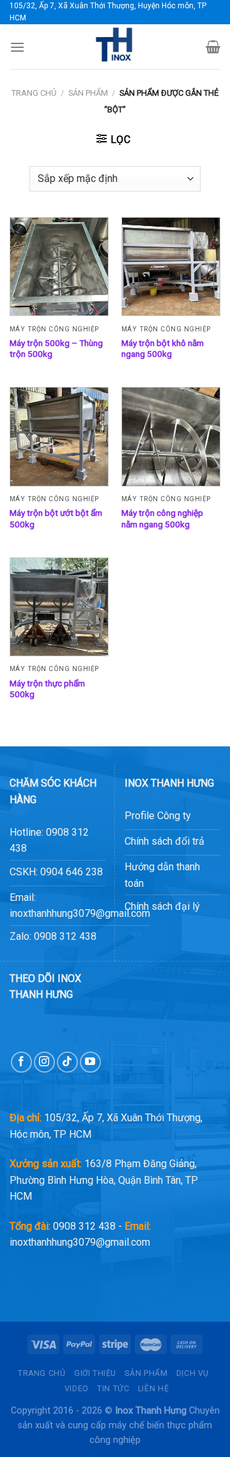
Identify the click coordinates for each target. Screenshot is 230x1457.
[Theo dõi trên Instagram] (44, 1062)
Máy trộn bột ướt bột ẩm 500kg (56, 518)
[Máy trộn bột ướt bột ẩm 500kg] (59, 436)
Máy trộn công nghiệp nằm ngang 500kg (162, 518)
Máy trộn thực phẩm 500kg (47, 689)
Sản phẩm (88, 93)
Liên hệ (153, 1388)
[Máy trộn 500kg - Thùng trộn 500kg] (59, 266)
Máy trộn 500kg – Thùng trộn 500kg (56, 348)
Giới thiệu (95, 1373)
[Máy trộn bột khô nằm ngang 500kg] (171, 266)
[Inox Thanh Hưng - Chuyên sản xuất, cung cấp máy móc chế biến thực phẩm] (115, 46)
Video (77, 1388)
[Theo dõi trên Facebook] (21, 1062)
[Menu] (17, 47)
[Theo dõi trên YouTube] (90, 1062)
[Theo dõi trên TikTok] (67, 1062)
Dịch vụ (192, 1373)
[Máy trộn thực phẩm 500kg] (59, 607)
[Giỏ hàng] (213, 47)
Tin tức (113, 1388)
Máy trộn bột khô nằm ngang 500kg (162, 348)
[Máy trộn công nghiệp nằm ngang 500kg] (171, 436)
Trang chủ (34, 93)
